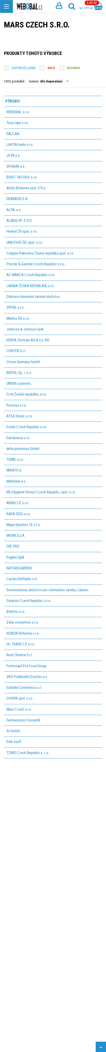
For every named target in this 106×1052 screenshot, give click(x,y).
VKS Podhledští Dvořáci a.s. (27, 676)
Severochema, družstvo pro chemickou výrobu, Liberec (47, 590)
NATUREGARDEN (19, 568)
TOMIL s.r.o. (15, 459)
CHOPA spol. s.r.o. (19, 698)
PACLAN (12, 134)
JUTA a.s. (13, 155)
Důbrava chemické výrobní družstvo (33, 296)
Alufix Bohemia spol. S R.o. (26, 188)
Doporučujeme (24, 68)
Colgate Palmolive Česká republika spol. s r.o (39, 253)
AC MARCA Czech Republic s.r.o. (30, 275)
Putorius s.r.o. (16, 405)
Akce (51, 68)
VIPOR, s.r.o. (15, 307)
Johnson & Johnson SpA (24, 329)
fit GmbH (13, 731)
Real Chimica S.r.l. (19, 655)
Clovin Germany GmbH (23, 362)
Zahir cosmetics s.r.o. (22, 622)
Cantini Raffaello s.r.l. (22, 579)
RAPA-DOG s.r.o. (18, 514)
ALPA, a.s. (13, 210)
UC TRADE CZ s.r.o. (20, 644)
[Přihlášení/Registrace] (58, 6)
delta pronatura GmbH (22, 448)
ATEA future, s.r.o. (19, 416)
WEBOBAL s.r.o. (18, 112)
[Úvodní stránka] (29, 6)
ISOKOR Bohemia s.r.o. (23, 633)
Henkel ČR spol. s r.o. (22, 231)
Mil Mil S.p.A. (15, 535)
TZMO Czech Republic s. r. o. (27, 752)
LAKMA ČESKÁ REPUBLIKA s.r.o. (30, 286)
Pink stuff (13, 741)
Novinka (73, 68)
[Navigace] (6, 6)
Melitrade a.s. (16, 481)
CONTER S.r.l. (16, 351)
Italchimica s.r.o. (18, 438)
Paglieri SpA (15, 557)
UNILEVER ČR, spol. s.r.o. (24, 242)
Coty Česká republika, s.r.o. (26, 394)
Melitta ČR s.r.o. (18, 318)
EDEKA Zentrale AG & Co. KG (27, 340)
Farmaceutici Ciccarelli (23, 720)
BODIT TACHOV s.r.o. (22, 177)
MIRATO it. (14, 470)
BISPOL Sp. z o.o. (19, 372)
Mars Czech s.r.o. (19, 709)
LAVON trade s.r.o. (19, 144)
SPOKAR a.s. (15, 166)
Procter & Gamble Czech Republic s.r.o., (35, 264)
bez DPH (84, 8)
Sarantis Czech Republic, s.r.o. (28, 600)
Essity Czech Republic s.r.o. (26, 427)
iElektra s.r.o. (15, 611)
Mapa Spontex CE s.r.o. (23, 524)
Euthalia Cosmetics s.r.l (23, 687)
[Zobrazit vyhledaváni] (71, 6)
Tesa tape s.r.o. (17, 122)
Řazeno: (46, 81)
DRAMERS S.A (17, 198)
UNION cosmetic (18, 383)
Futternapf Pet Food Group (26, 666)
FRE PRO (12, 546)
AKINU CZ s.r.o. (17, 503)
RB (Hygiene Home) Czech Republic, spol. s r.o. (41, 492)
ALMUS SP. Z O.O (19, 220)
